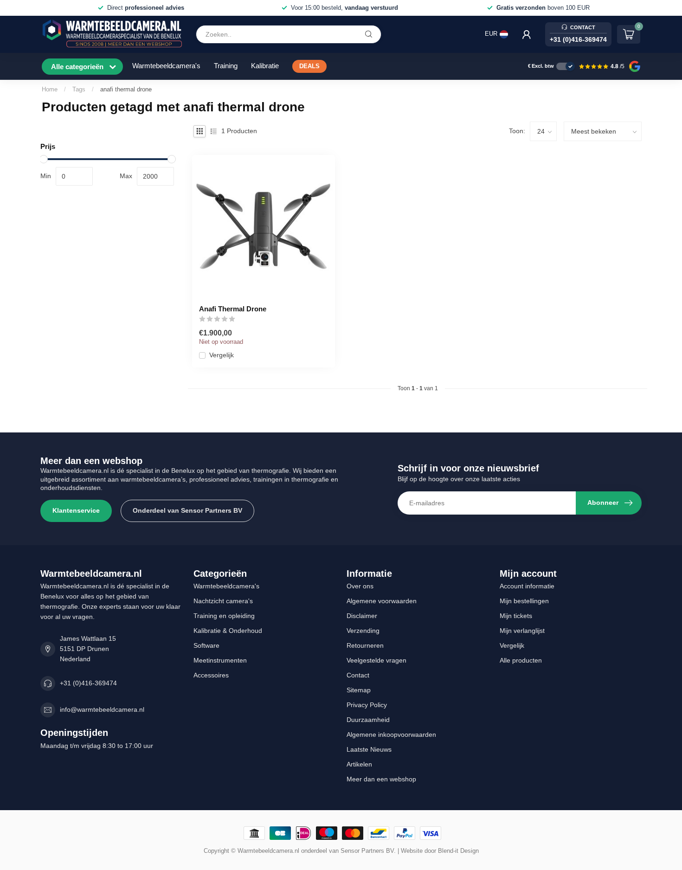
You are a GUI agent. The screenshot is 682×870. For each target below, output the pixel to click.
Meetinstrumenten (220, 660)
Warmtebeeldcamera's (166, 66)
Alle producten (521, 660)
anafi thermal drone (126, 89)
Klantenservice (76, 510)
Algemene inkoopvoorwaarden (391, 734)
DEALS (309, 66)
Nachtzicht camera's (223, 601)
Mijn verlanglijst (522, 630)
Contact (358, 675)
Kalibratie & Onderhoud (227, 630)
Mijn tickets (516, 615)
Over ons (360, 586)
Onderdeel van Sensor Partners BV (187, 510)
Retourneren (365, 645)
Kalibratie (265, 66)
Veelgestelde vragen (376, 660)
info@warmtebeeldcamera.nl (102, 709)
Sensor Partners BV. (368, 851)
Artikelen (359, 764)
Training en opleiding (224, 615)
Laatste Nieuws (369, 749)
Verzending (363, 630)
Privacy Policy (367, 705)
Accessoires (211, 675)
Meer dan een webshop (381, 779)
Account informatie (527, 586)
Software (206, 645)
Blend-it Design (458, 851)
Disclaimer (362, 615)
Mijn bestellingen (524, 601)
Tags (78, 89)
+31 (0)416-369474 (88, 683)
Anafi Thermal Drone (232, 309)
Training (226, 66)
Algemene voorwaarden (382, 601)
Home (50, 89)
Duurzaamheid (368, 719)
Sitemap (359, 690)
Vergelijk (221, 355)
